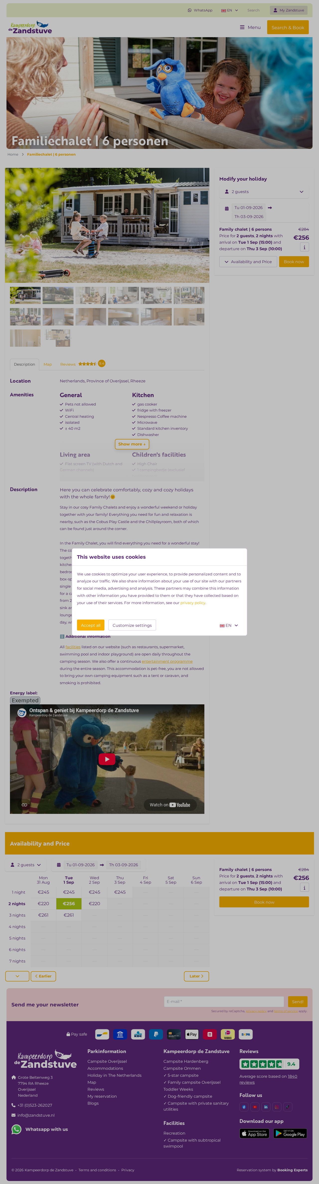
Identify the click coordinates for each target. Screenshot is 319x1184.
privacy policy (192, 602)
